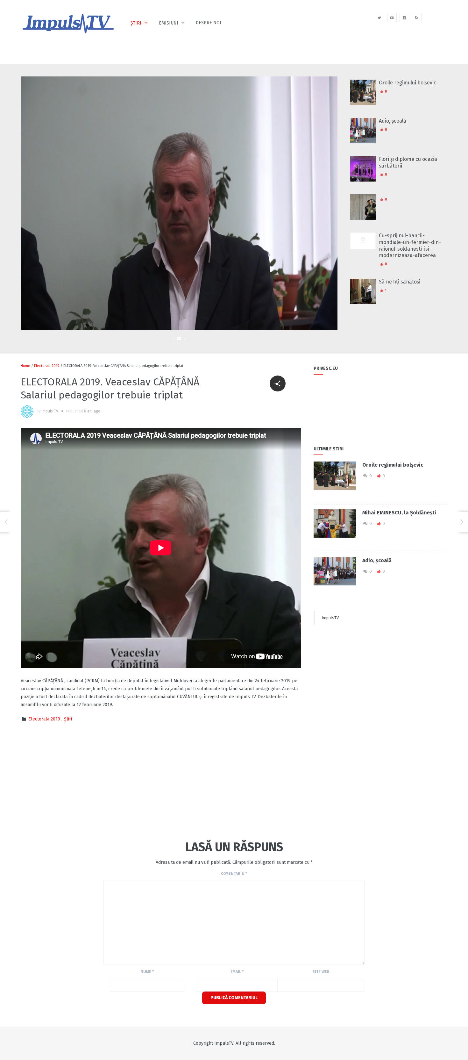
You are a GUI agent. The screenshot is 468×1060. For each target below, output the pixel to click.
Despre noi (208, 22)
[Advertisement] (136, 780)
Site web (321, 972)
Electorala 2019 (47, 366)
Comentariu (234, 873)
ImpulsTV (330, 617)
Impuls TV (50, 411)
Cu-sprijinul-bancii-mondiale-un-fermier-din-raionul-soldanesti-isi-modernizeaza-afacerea (410, 245)
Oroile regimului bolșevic (407, 83)
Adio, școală (392, 121)
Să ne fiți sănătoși (399, 282)
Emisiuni (168, 23)
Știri (136, 23)
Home (25, 366)
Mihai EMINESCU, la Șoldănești (399, 513)
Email (237, 972)
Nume (147, 972)
